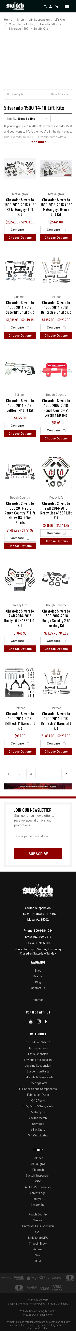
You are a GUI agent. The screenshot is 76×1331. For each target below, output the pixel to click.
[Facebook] (46, 1022)
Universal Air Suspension (38, 1226)
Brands (38, 976)
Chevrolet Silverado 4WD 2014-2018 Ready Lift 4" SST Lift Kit (20, 618)
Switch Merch (38, 1118)
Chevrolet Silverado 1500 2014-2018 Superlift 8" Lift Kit (20, 307)
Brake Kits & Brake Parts (38, 1077)
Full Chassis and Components (38, 1089)
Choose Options (20, 237)
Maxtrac (38, 1220)
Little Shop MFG (38, 1237)
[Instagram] (39, 1022)
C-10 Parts (38, 1100)
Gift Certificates (38, 1135)
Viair (38, 1255)
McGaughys (38, 1164)
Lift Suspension (38, 1054)
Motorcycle (38, 1112)
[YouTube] (31, 1022)
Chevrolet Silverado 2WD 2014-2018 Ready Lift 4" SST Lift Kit (56, 510)
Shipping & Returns (17, 1303)
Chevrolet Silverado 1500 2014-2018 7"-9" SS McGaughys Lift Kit (20, 207)
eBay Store (38, 1129)
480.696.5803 (41, 943)
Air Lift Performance (38, 1187)
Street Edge (38, 1193)
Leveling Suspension (38, 1065)
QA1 (38, 1232)
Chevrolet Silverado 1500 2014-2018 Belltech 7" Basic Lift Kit (56, 721)
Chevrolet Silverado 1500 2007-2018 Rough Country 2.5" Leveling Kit (56, 618)
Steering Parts (38, 1083)
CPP (38, 1181)
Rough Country (38, 1214)
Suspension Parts (38, 1071)
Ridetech (38, 1169)
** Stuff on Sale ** (38, 1042)
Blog (38, 982)
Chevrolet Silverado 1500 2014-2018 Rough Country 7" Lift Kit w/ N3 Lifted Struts (19, 513)
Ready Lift (38, 1198)
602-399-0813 (42, 936)
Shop (38, 970)
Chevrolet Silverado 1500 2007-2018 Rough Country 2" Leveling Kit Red (56, 408)
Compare (18, 229)
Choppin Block (38, 1243)
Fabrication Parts (38, 1094)
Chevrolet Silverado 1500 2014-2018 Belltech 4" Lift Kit (20, 405)
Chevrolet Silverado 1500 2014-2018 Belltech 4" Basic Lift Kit (20, 721)
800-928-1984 (43, 930)
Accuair (38, 1249)
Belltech (38, 1158)
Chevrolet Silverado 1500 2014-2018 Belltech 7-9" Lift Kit (56, 307)
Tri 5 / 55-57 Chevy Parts (38, 1106)
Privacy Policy (37, 1303)
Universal (38, 1123)
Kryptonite (38, 1204)
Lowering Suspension (38, 1059)
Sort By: (11, 119)
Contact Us (38, 988)
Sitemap (38, 999)
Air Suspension (38, 1048)
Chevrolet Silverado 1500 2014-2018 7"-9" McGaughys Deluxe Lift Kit (56, 207)
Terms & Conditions (57, 1303)
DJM (38, 1261)
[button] (38, 94)
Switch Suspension (38, 1175)
